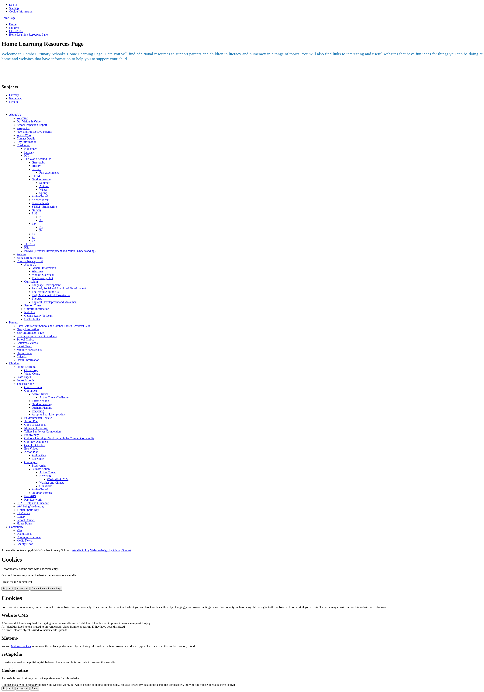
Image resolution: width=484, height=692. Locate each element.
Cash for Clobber (34, 445)
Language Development (46, 285)
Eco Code (38, 458)
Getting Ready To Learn (38, 315)
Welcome (22, 118)
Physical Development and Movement (54, 302)
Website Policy (80, 550)
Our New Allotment (36, 441)
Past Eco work (33, 499)
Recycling (38, 411)
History (36, 165)
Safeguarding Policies (30, 257)
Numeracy (15, 98)
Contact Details (26, 138)
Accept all (22, 588)
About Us (15, 114)
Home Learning (26, 366)
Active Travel (40, 196)
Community (16, 526)
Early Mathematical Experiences (51, 295)
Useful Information (28, 360)
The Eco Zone (25, 383)
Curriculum (23, 145)
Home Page (9, 17)
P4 (41, 230)
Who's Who (24, 135)
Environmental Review (38, 417)
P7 (33, 240)
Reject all (8, 588)
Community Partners (29, 537)
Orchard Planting (42, 407)
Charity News (25, 543)
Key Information (26, 141)
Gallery (21, 516)
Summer (44, 182)
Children (14, 27)
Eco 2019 (30, 496)
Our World (45, 486)
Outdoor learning (42, 179)
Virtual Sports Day (28, 509)
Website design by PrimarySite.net (110, 550)
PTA (19, 530)
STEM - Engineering (44, 206)
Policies (21, 254)
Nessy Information (28, 329)
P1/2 (34, 213)
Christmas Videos (27, 342)
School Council (26, 520)
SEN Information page (30, 332)
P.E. (26, 247)
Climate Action (41, 469)
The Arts (29, 244)
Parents (13, 322)
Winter (43, 189)
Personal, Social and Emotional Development (59, 288)
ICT (26, 155)
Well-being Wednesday (30, 506)
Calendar (22, 356)
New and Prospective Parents (34, 131)
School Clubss (25, 339)
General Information (44, 268)
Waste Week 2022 (57, 479)
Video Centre (32, 373)
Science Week (40, 199)
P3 (41, 227)
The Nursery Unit (42, 278)
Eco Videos (31, 448)
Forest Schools (25, 380)
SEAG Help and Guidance (33, 503)
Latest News (24, 346)
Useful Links (32, 319)
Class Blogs (31, 370)
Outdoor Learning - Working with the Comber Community (59, 438)
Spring (43, 193)
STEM (36, 176)
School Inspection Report (32, 124)
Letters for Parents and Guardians (37, 336)
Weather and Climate (51, 482)
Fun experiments (49, 172)
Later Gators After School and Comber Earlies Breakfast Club (54, 325)
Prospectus (23, 128)
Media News (24, 540)
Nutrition (29, 312)
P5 (33, 233)
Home (12, 24)
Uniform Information (36, 308)
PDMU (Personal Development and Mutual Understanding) (59, 250)
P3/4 (34, 223)
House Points (25, 523)
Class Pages (16, 31)
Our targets (30, 390)
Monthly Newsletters (29, 349)
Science (36, 169)
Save (34, 688)
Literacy (14, 95)
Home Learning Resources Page (28, 34)
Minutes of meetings (36, 428)
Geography (38, 162)
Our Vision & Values (29, 121)
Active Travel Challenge (53, 397)
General (14, 101)
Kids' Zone (23, 513)
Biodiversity (31, 434)
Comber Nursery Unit (30, 261)
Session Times (32, 305)
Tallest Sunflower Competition (42, 431)
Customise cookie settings (46, 588)
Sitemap (14, 8)
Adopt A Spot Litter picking (48, 414)
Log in (13, 4)
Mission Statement (43, 274)
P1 (41, 216)
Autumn (44, 186)
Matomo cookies (21, 646)
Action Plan (31, 421)
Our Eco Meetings (35, 424)
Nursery (36, 210)
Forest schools (40, 203)
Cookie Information (21, 11)
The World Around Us (37, 159)
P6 (33, 237)
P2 (41, 220)
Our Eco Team (33, 387)
